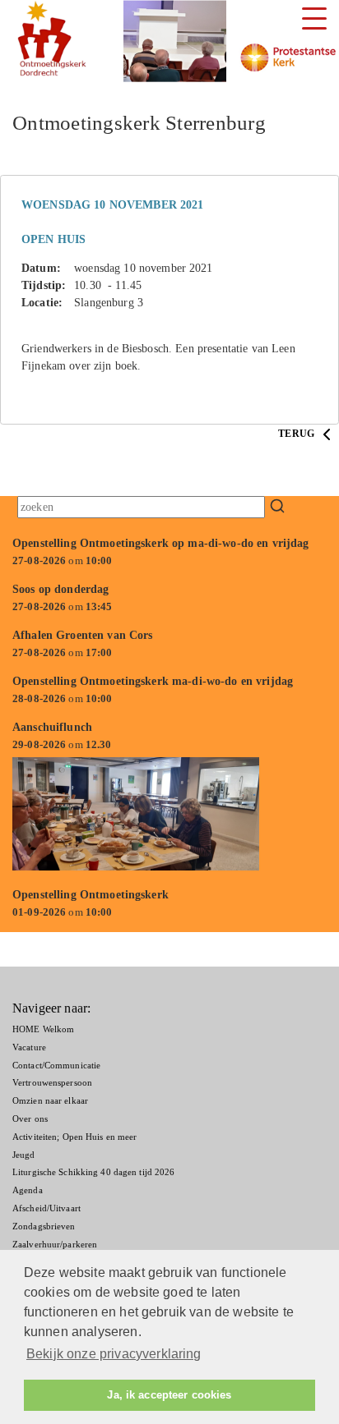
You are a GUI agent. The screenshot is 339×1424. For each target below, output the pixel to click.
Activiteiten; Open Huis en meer (74, 1136)
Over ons (30, 1118)
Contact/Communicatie (56, 1065)
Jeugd (23, 1155)
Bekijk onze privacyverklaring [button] (114, 1354)
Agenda (27, 1190)
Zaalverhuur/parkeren (54, 1244)
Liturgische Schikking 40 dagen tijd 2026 (93, 1172)
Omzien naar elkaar (50, 1100)
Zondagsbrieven (44, 1226)
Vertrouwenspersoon (52, 1082)
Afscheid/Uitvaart (46, 1208)
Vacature (29, 1047)
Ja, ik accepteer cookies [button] (169, 1395)
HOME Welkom (43, 1029)
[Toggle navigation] (314, 18)
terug (297, 433)
